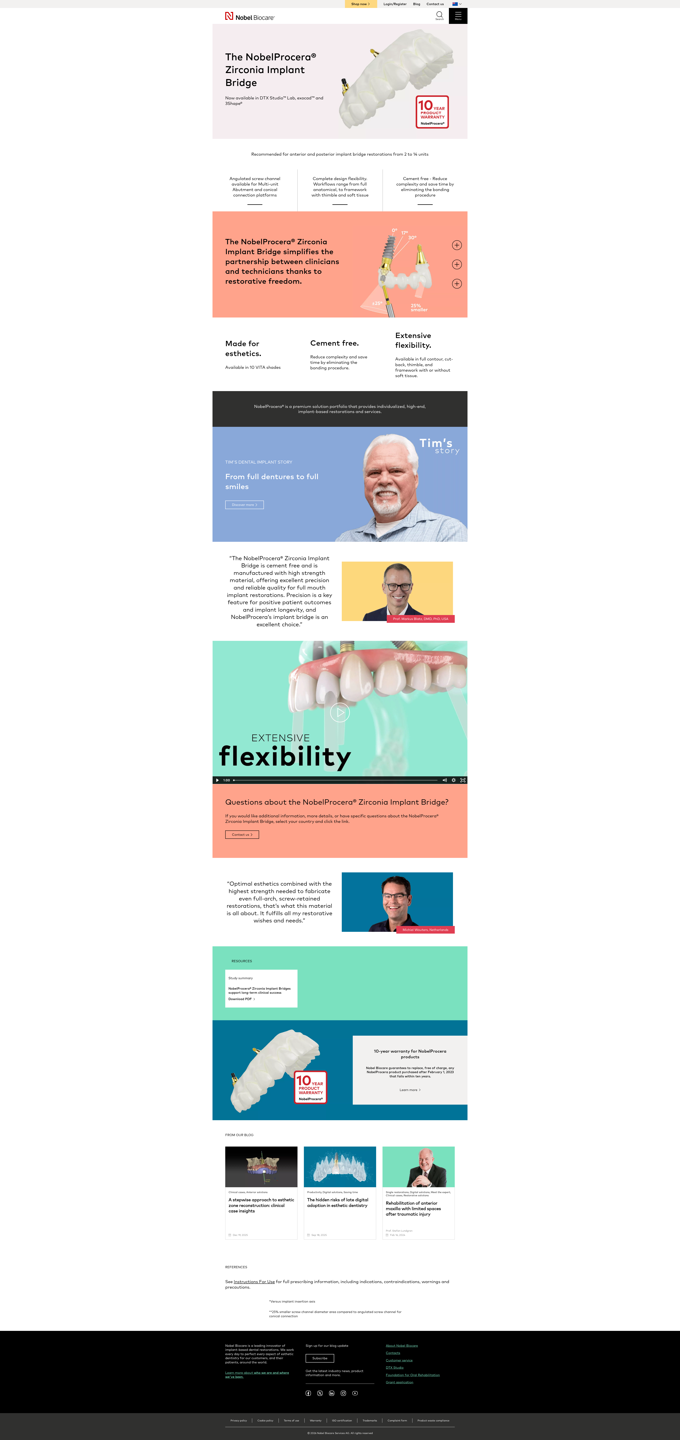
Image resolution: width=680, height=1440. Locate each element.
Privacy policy (239, 1420)
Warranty (315, 1420)
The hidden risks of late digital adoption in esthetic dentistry (337, 1202)
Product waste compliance (433, 1420)
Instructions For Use (254, 1281)
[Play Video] (217, 780)
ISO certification (342, 1420)
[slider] (336, 780)
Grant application (399, 1382)
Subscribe (319, 1358)
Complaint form (397, 1420)
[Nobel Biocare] (243, 15)
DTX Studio (395, 1368)
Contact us (435, 4)
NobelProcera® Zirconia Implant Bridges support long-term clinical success (259, 990)
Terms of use (291, 1420)
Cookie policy (265, 1420)
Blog (416, 4)
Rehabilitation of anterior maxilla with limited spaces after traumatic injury (413, 1208)
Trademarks (370, 1420)
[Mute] (444, 780)
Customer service (399, 1360)
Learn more (408, 1090)
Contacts (393, 1353)
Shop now (359, 4)
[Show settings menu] (453, 780)
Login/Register (395, 4)
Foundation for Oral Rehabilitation (413, 1375)
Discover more (243, 505)
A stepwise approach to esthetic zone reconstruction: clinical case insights (261, 1205)
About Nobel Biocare (402, 1346)
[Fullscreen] (463, 780)
